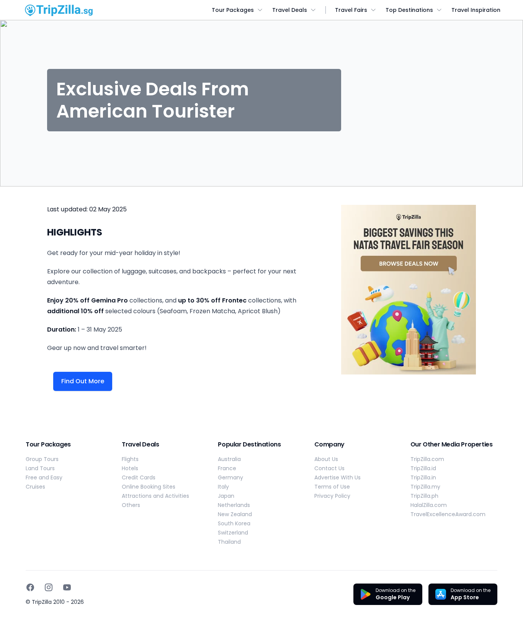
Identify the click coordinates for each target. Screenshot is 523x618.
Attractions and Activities (155, 496)
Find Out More (82, 381)
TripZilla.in (423, 477)
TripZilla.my (425, 486)
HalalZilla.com (428, 505)
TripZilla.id (423, 468)
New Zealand (235, 514)
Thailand (229, 542)
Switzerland (233, 532)
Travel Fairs (351, 10)
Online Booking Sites (148, 486)
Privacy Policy (332, 496)
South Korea (234, 523)
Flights (130, 459)
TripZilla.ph (424, 496)
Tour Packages (233, 10)
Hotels (130, 468)
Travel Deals (289, 10)
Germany (230, 477)
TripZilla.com (427, 459)
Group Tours (42, 459)
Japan (226, 496)
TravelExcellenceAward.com (447, 514)
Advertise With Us (337, 477)
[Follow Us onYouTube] (67, 587)
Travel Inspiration (475, 10)
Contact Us (329, 468)
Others (131, 505)
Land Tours (40, 468)
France (227, 468)
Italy (223, 486)
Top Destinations (409, 10)
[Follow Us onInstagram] (48, 587)
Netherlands (234, 505)
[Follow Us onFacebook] (30, 587)
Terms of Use (332, 486)
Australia (229, 459)
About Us (326, 459)
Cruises (35, 486)
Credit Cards (138, 477)
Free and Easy (44, 477)
